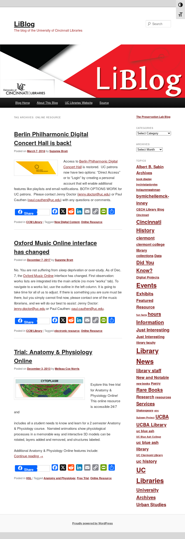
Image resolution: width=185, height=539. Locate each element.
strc (156, 410)
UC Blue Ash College (148, 436)
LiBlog (24, 23)
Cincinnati (142, 215)
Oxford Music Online (38, 275)
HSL (29, 478)
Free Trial (83, 478)
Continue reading (28, 455)
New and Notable (152, 377)
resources (163, 397)
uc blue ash (145, 431)
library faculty (145, 342)
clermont (145, 238)
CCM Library (34, 222)
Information (150, 322)
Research (145, 397)
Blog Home (22, 102)
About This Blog (47, 102)
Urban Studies (151, 504)
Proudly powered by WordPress (92, 523)
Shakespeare (144, 410)
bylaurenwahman (148, 190)
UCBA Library (151, 424)
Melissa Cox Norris (67, 369)
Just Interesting (152, 330)
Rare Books (149, 389)
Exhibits (144, 293)
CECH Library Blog (150, 209)
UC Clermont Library (149, 455)
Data (158, 255)
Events (146, 285)
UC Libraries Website (78, 102)
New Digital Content (67, 222)
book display (144, 179)
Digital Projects (147, 277)
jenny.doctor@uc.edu (93, 194)
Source (104, 102)
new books (143, 383)
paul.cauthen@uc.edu (44, 199)
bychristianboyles (146, 184)
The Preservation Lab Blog (153, 117)
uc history (146, 461)
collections (144, 255)
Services (145, 403)
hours (154, 313)
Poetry (156, 383)
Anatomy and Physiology (60, 478)
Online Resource (91, 222)
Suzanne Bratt (58, 151)
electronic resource (67, 331)
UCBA (162, 416)
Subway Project (145, 417)
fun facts (141, 314)
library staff (148, 370)
